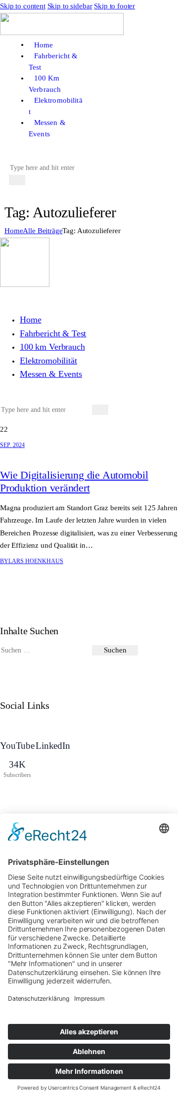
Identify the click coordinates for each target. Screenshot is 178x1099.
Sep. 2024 (12, 445)
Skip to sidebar (69, 6)
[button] (14, 155)
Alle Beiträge (42, 231)
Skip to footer (114, 6)
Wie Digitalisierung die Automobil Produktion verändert (74, 481)
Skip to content (22, 6)
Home (13, 231)
